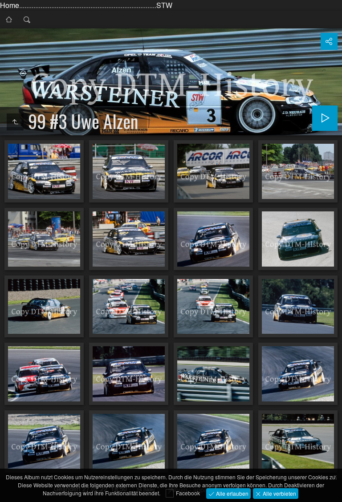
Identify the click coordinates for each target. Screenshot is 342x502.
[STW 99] (9, 19)
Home (9, 5)
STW (164, 5)
